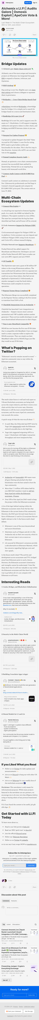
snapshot (13, 152)
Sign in (35, 2)
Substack (10, 1016)
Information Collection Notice (20, 872)
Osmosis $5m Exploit (10, 206)
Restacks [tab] (14, 901)
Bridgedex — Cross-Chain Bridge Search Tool (19, 99)
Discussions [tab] (16, 924)
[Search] (35, 924)
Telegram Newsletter (20, 837)
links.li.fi (26, 827)
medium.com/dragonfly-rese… (13, 613)
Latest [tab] (9, 924)
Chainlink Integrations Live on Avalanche (18, 305)
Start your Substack (14, 1011)
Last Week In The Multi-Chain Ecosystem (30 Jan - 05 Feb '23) (15, 938)
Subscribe (28, 2)
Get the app (29, 1011)
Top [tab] (4, 924)
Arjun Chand (10, 28)
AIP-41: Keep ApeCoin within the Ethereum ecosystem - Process (19, 493)
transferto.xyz (32, 844)
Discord (15, 774)
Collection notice (29, 1006)
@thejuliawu (6, 106)
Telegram (15, 780)
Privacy (15, 1006)
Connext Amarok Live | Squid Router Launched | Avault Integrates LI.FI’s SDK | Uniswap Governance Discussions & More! (15, 932)
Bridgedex (22, 106)
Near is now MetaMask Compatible (16, 324)
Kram (21, 941)
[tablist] (10, 901)
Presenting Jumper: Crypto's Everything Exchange (13, 967)
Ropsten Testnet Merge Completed (15, 291)
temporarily (17, 426)
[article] (19, 936)
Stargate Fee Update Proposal (14, 135)
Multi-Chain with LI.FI (22, 69)
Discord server (21, 833)
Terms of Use (28, 870)
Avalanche (8, 477)
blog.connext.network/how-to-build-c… (16, 692)
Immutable (20, 477)
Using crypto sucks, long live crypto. (13, 971)
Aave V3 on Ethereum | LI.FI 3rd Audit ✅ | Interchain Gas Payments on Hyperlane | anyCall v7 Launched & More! (15, 950)
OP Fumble (7, 261)
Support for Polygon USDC (26, 225)
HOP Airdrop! (8, 85)
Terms (21, 1006)
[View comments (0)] (10, 35)
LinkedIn (24, 840)
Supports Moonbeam (26, 244)
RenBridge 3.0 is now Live (12, 116)
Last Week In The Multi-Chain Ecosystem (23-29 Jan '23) (15, 956)
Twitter (17, 769)
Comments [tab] (6, 901)
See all (5, 980)
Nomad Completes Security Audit (15, 157)
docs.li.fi (29, 830)
